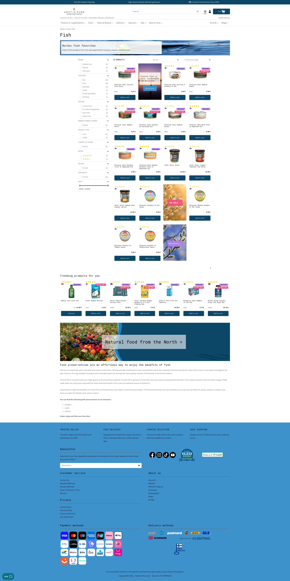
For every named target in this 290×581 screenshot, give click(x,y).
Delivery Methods (67, 487)
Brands (151, 500)
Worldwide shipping (96, 18)
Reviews (151, 483)
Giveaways (152, 490)
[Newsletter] (139, 465)
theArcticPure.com (142, 576)
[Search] (197, 11)
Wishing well (109, 18)
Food (68, 29)
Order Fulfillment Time (70, 490)
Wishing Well (153, 493)
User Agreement (67, 517)
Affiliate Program (155, 487)
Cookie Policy (65, 507)
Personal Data (66, 510)
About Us (152, 480)
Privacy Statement (67, 513)
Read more (150, 88)
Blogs (150, 496)
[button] (205, 11)
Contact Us (64, 480)
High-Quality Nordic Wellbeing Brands (144, 2)
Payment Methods (67, 483)
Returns (63, 493)
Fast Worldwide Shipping (84, 2)
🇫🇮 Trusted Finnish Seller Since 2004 (204, 2)
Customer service (66, 18)
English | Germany (224, 18)
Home (62, 29)
